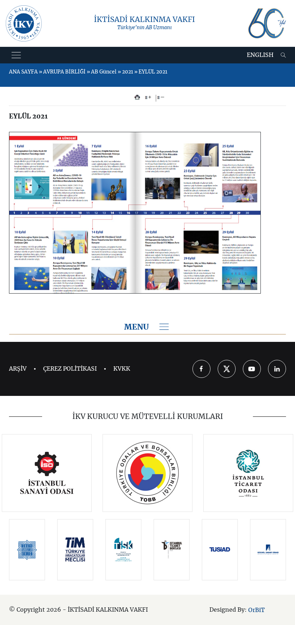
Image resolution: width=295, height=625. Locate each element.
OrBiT (256, 610)
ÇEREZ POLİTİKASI (70, 369)
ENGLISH (260, 55)
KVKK (121, 369)
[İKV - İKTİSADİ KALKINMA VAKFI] (24, 23)
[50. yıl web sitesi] (266, 23)
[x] (227, 369)
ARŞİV (18, 369)
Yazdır (137, 97)
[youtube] (252, 369)
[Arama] (283, 55)
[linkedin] (277, 369)
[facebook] (201, 369)
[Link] (47, 473)
